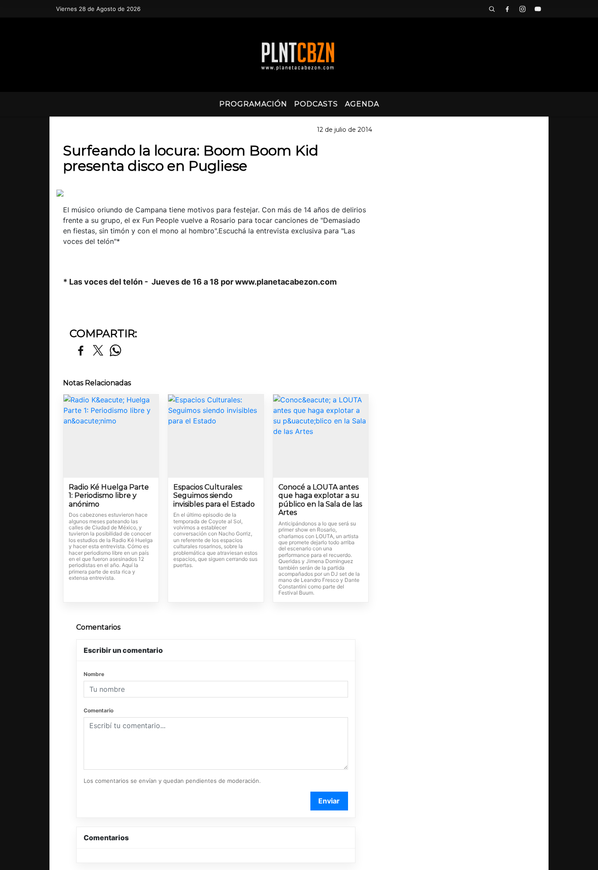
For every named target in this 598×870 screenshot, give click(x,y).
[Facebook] (507, 8)
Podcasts (316, 104)
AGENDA (362, 104)
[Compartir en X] (98, 351)
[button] (491, 8)
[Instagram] (522, 8)
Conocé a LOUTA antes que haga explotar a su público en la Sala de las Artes (320, 500)
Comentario (98, 710)
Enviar (329, 800)
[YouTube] (537, 8)
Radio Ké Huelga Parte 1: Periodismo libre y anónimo (109, 495)
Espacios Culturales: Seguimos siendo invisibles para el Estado (214, 495)
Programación (253, 104)
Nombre (94, 674)
